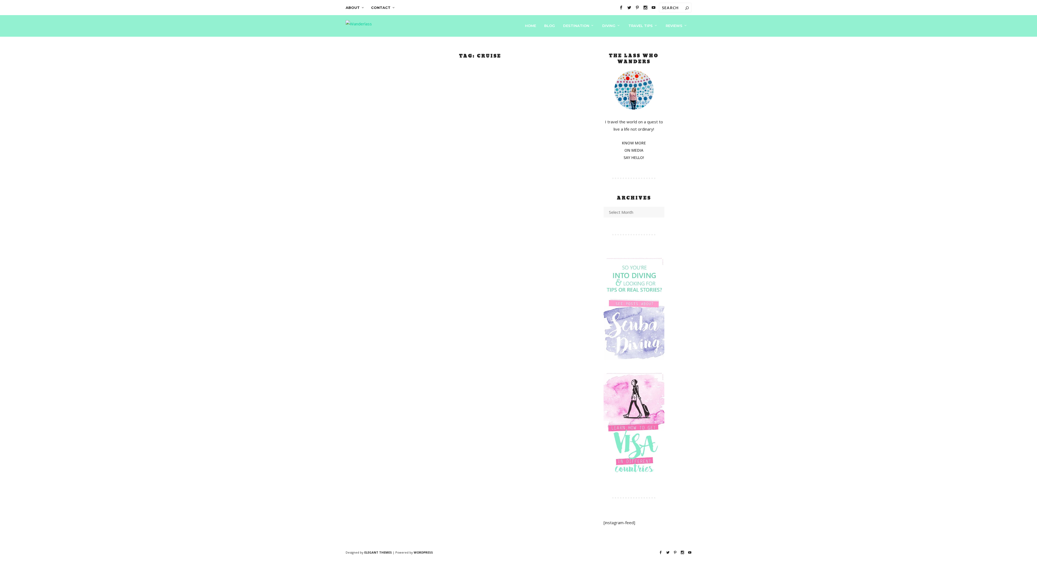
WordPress (423, 552)
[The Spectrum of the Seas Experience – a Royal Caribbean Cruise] (478, 133)
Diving (608, 25)
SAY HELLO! (634, 157)
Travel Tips (640, 25)
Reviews (674, 25)
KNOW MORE (634, 142)
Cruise (409, 233)
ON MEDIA (633, 150)
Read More (396, 277)
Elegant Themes (378, 552)
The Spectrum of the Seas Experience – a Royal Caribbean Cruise (470, 217)
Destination (576, 25)
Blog (549, 25)
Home (530, 25)
